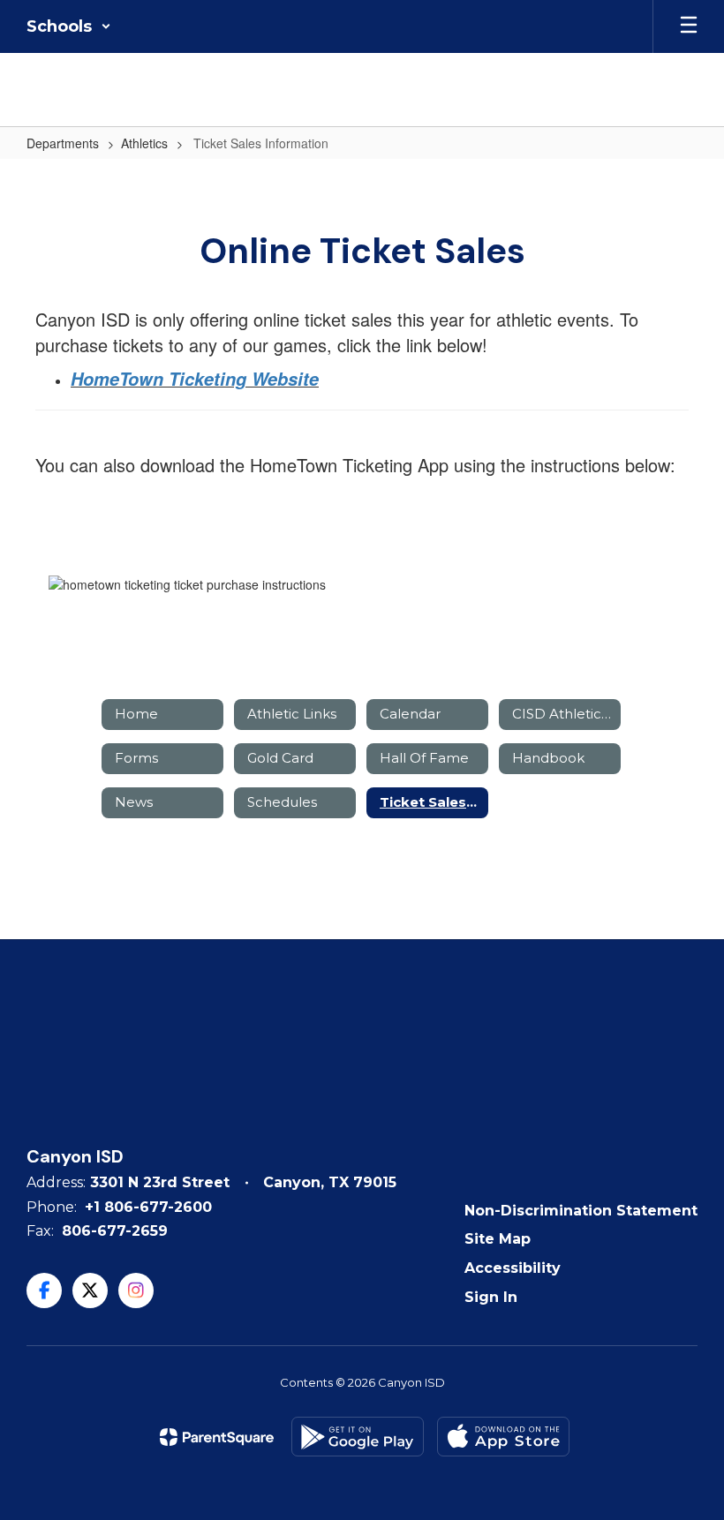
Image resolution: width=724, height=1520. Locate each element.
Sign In (490, 1297)
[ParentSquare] (216, 1437)
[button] (69, 26)
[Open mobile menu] (688, 26)
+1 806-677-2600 (148, 1207)
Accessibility (512, 1268)
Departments (62, 143)
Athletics (144, 143)
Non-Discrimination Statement (581, 1210)
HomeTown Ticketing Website (195, 378)
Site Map (497, 1238)
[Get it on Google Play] (357, 1436)
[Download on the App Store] (503, 1436)
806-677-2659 (115, 1231)
